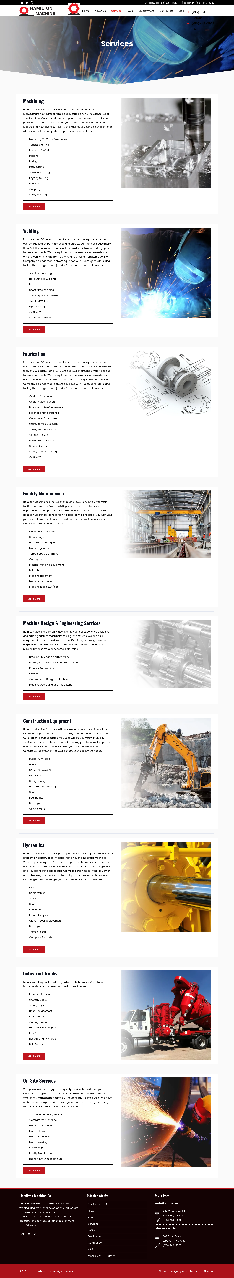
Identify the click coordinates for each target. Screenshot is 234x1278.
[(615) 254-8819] (189, 12)
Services (93, 1223)
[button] (124, 10)
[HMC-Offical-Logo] (37, 11)
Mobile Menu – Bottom (101, 1255)
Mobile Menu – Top (99, 1204)
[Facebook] (22, 2)
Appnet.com (189, 1271)
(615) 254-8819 (202, 12)
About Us (93, 1217)
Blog (90, 1249)
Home (91, 1211)
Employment (95, 1236)
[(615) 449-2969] (189, 23)
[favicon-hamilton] (74, 9)
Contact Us (95, 1242)
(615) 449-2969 (203, 23)
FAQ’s (91, 1230)
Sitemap (209, 1271)
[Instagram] (31, 2)
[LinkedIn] (26, 2)
